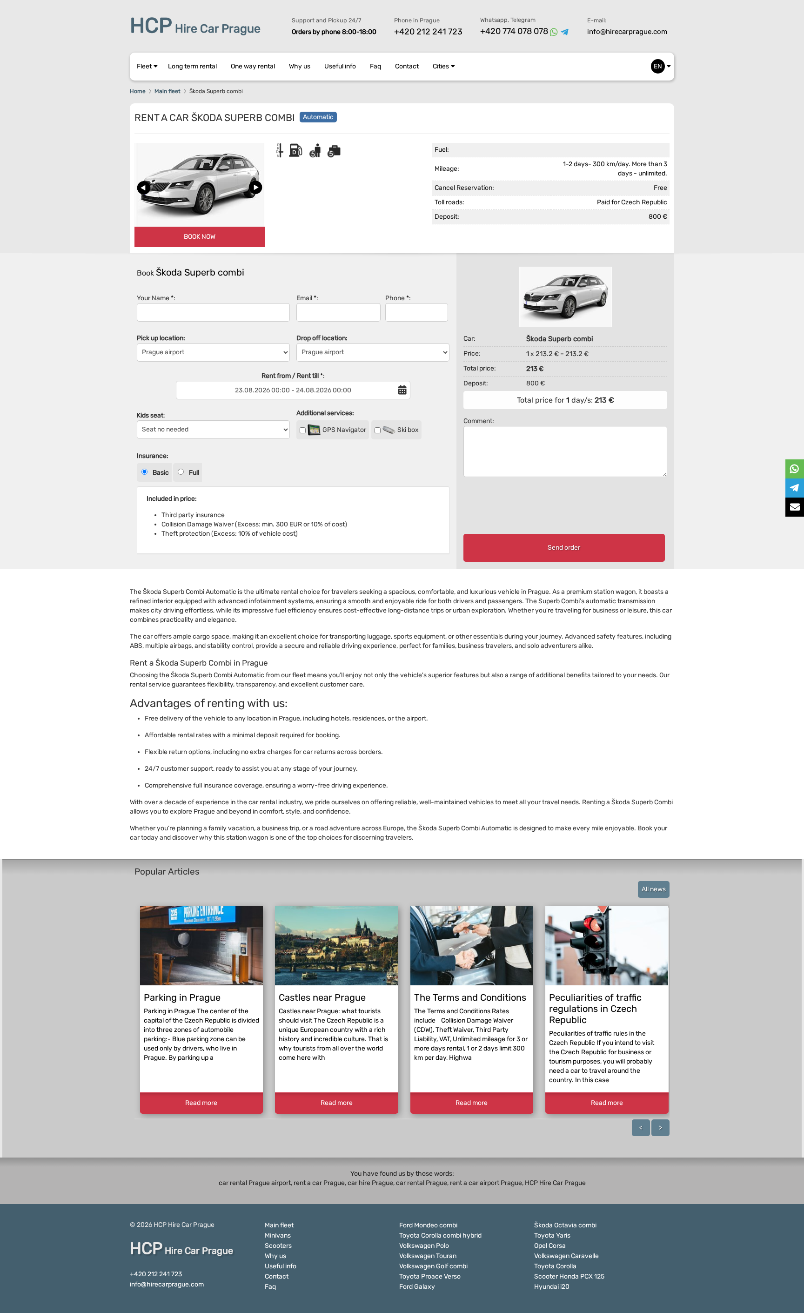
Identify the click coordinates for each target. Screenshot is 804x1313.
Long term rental (192, 66)
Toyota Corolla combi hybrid (440, 1235)
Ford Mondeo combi (428, 1225)
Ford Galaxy (417, 1287)
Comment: (478, 421)
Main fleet (167, 91)
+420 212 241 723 (428, 32)
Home (138, 91)
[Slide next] (255, 188)
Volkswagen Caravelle (566, 1256)
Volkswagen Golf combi (433, 1266)
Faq (375, 66)
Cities (441, 66)
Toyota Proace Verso (430, 1276)
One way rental (253, 66)
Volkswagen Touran (427, 1256)
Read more (201, 1103)
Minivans (278, 1235)
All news (654, 889)
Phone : (398, 298)
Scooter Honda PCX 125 (569, 1276)
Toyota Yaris (552, 1235)
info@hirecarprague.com (627, 31)
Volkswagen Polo (424, 1246)
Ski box (407, 430)
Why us (299, 66)
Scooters (278, 1246)
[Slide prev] (144, 188)
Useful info (340, 66)
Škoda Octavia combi (565, 1225)
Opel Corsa (550, 1246)
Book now (199, 237)
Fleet (144, 66)
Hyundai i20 (552, 1287)
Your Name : (156, 298)
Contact (407, 66)
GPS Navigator (343, 430)
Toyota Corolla (555, 1266)
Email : (307, 298)
